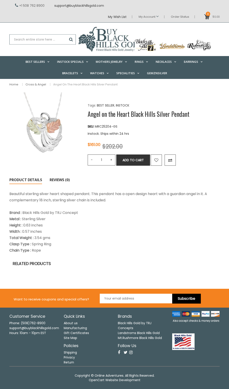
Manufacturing (75, 328)
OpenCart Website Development (114, 380)
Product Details (25, 179)
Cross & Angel (35, 84)
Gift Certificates (76, 333)
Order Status (180, 17)
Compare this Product (170, 160)
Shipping (70, 352)
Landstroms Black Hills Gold (139, 333)
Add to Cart (133, 160)
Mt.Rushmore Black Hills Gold (140, 338)
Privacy (69, 357)
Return (69, 362)
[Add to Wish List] (156, 160)
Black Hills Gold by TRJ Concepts (134, 325)
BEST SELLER (105, 105)
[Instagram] (131, 352)
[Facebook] (119, 352)
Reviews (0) (60, 179)
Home (13, 84)
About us (71, 323)
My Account (147, 17)
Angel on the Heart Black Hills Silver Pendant (85, 84)
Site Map (70, 338)
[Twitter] (125, 352)
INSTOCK (122, 105)
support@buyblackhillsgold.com (79, 5)
